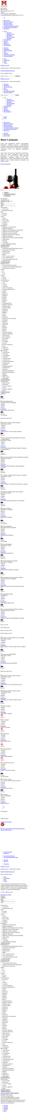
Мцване (4, 330)
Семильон (5, 353)
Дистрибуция (7, 39)
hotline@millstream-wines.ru (8, 70)
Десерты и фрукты (7, 389)
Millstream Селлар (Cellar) (9, 227)
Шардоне (4, 375)
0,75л (3, 274)
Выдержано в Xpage (6, 894)
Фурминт (4, 369)
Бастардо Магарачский (8, 289)
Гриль (4, 390)
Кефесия (4, 312)
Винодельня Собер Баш (8, 250)
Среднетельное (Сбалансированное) (12, 266)
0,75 (3, 272)
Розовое (4, 213)
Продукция (7, 134)
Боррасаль (5, 294)
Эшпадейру (5, 378)
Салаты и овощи (6, 386)
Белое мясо (5, 384)
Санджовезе (5, 349)
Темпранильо (6, 363)
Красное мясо (6, 383)
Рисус (4, 346)
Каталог (6, 41)
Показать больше (5, 245)
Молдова (4, 327)
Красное (4, 215)
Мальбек (4, 321)
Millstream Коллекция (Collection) (11, 234)
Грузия (4, 278)
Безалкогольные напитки (10, 27)
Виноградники (11, 37)
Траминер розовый (7, 366)
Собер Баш (5, 242)
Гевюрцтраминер (7, 303)
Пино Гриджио (6, 337)
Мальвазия (5, 323)
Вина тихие (7, 20)
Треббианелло (6, 367)
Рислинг (4, 343)
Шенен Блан (5, 376)
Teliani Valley (5, 239)
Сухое (4, 218)
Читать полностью (5, 164)
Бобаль (4, 292)
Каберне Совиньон (7, 304)
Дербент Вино (6, 251)
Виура (4, 301)
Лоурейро (5, 320)
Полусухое (5, 219)
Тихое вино (5, 209)
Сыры (4, 387)
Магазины (6, 43)
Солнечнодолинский (8, 361)
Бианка (4, 290)
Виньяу (4, 298)
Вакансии (9, 35)
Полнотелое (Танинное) (8, 268)
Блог (5, 52)
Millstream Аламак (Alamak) (9, 233)
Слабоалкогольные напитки (11, 26)
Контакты (9, 38)
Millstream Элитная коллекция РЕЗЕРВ (12, 237)
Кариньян (5, 309)
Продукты (6, 28)
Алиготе (4, 284)
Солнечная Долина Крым (9, 243)
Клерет (4, 314)
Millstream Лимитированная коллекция (12, 230)
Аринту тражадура (7, 287)
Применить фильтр (5, 1091)
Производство (10, 34)
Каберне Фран (6, 306)
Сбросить (3, 393)
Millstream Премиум (7, 228)
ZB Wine (4, 240)
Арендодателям (8, 50)
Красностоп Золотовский (9, 318)
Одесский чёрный (7, 332)
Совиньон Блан (6, 358)
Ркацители (5, 347)
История (9, 32)
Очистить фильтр (5, 1093)
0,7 (3, 271)
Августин (5, 281)
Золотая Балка (6, 253)
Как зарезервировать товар (11, 857)
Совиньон (5, 357)
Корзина (6, 1108)
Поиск (17, 95)
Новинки (6, 192)
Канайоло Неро (6, 307)
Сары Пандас (6, 352)
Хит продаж (7, 195)
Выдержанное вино (7, 210)
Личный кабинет (8, 56)
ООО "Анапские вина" (8, 256)
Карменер (5, 310)
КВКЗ (4, 254)
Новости (6, 47)
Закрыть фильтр (14, 1093)
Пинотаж (4, 340)
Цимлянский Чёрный (8, 370)
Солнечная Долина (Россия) (9, 259)
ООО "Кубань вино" (7, 257)
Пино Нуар (5, 338)
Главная (6, 133)
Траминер (5, 364)
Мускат (4, 329)
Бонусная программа (9, 54)
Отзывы (6, 53)
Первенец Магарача (7, 333)
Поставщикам (7, 45)
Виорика (4, 300)
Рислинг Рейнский (7, 344)
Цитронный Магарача (8, 372)
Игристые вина (8, 23)
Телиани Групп (6, 260)
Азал (3, 283)
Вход (5, 1111)
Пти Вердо (5, 341)
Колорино (5, 317)
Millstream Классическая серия (10, 231)
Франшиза (6, 49)
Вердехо (4, 297)
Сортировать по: (5, 200)
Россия (4, 277)
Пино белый (5, 335)
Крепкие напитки (8, 21)
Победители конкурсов (9, 194)
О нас (5, 31)
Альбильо (5, 286)
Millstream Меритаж (7, 236)
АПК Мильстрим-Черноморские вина (12, 248)
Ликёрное (5, 224)
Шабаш (4, 373)
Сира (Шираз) (6, 355)
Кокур (4, 315)
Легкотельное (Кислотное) (9, 265)
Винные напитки (8, 24)
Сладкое (4, 222)
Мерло (4, 326)
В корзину (3, 408)
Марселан (5, 324)
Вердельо (4, 295)
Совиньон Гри (6, 360)
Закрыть (18, 76)
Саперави (5, 350)
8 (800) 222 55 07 (5, 65)
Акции (5, 42)
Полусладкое (5, 221)
